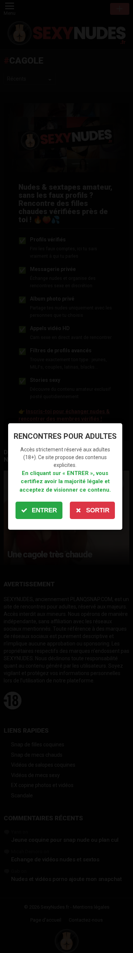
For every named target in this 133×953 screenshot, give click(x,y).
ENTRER (44, 510)
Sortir (97, 510)
